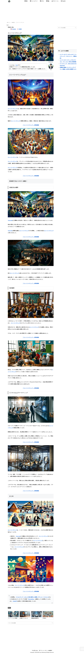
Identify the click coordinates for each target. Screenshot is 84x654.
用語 (10, 607)
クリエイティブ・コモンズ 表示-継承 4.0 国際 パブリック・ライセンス (32, 597)
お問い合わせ (35, 650)
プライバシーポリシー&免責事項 (46, 650)
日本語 (20, 29)
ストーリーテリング (12, 108)
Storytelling (31, 599)
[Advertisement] (42, 11)
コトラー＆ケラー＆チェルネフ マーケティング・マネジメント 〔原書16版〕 (68, 56)
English (14, 29)
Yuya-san (10, 220)
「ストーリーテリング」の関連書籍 (30, 125)
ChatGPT (15, 601)
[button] (52, 623)
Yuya (16, 65)
